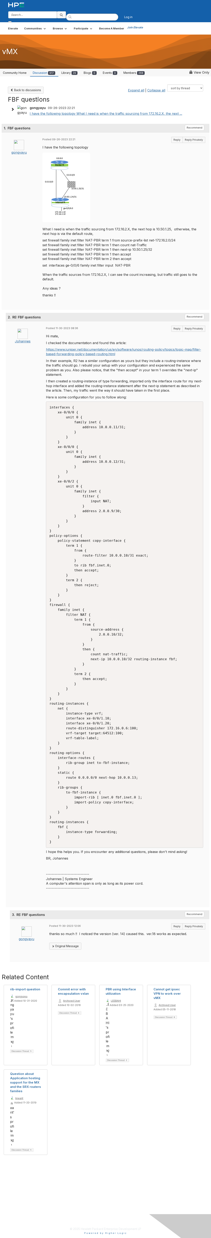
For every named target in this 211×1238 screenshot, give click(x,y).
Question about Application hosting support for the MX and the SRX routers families (25, 1082)
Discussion (43, 72)
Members (133, 72)
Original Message (66, 946)
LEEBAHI (116, 1000)
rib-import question (25, 989)
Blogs (89, 72)
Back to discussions (27, 90)
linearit (19, 1098)
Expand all (136, 90)
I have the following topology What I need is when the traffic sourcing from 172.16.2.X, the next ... (106, 113)
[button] (35, 28)
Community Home (15, 72)
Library (68, 72)
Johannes (22, 341)
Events (109, 72)
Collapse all (156, 90)
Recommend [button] (194, 127)
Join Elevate (135, 27)
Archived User (71, 1000)
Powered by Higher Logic (105, 1233)
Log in (128, 17)
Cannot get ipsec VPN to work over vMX (167, 993)
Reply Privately (194, 139)
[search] (61, 14)
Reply (177, 139)
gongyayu (19, 152)
